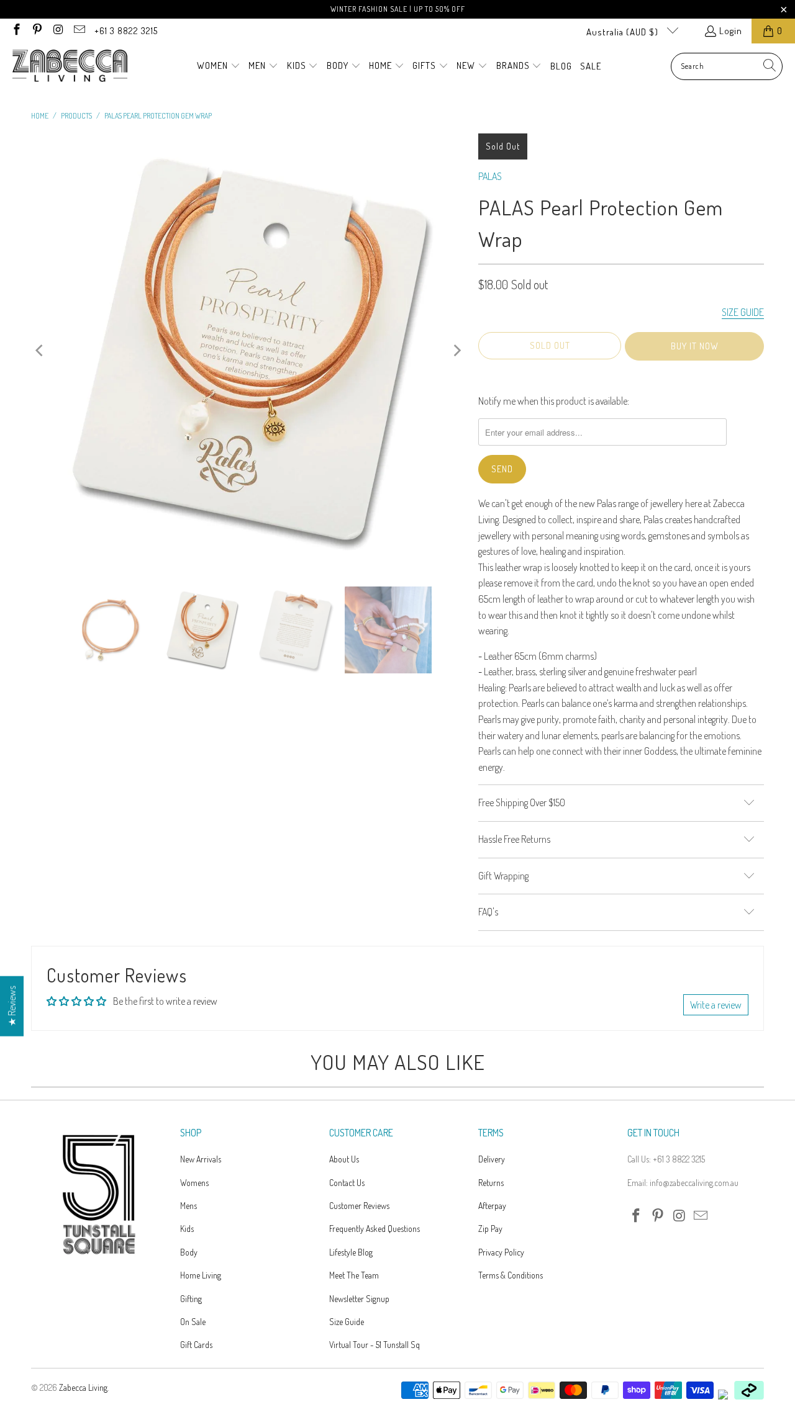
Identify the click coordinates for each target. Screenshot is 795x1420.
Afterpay (492, 1205)
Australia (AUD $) (623, 32)
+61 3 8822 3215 (126, 31)
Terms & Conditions (510, 1275)
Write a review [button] (716, 1005)
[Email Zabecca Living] (78, 31)
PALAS (490, 176)
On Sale (193, 1321)
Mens (188, 1205)
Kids (187, 1228)
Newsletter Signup (359, 1298)
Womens (194, 1182)
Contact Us (347, 1182)
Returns (491, 1182)
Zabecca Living (83, 1387)
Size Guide (346, 1321)
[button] (218, 66)
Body (189, 1252)
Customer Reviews (359, 1205)
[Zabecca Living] (69, 66)
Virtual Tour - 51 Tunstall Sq (374, 1344)
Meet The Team (354, 1275)
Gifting (191, 1298)
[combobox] (727, 66)
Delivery (491, 1159)
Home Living (200, 1275)
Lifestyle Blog (351, 1252)
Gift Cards (196, 1344)
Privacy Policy (501, 1252)
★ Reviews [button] (12, 1006)
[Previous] (40, 350)
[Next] (456, 350)
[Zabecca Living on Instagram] (57, 31)
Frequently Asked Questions (374, 1228)
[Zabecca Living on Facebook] (15, 31)
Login (730, 31)
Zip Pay (490, 1228)
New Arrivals (200, 1159)
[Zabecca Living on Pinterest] (36, 31)
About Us (344, 1159)
